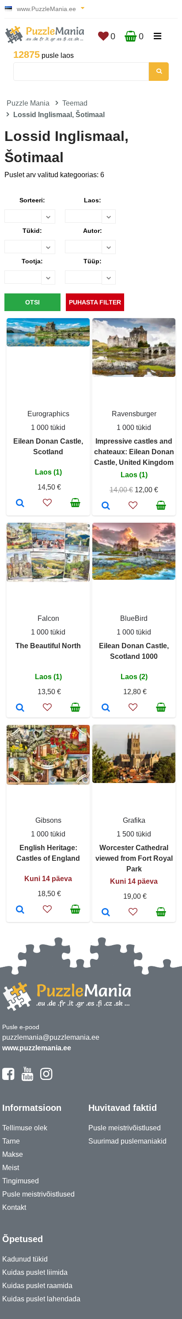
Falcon (48, 618)
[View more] (48, 344)
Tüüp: (92, 261)
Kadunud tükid (25, 1259)
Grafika (134, 820)
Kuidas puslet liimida (35, 1272)
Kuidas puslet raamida (37, 1285)
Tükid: (32, 230)
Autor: (92, 230)
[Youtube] (27, 1077)
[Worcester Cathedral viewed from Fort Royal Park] (106, 913)
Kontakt (14, 1207)
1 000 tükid (48, 427)
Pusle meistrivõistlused (38, 1194)
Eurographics (48, 414)
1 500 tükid (134, 834)
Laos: (92, 200)
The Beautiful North (48, 646)
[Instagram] (46, 1077)
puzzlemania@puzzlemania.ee (50, 1037)
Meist (10, 1167)
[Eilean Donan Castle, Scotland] (20, 503)
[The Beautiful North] (20, 708)
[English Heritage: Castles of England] (20, 910)
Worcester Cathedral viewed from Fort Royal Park (134, 858)
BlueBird (134, 618)
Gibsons (48, 820)
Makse (12, 1154)
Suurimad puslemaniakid (127, 1141)
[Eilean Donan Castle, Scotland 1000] (106, 708)
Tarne (11, 1141)
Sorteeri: (32, 200)
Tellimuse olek (24, 1128)
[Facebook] (8, 1077)
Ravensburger (134, 414)
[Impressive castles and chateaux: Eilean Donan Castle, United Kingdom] (106, 506)
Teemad (74, 103)
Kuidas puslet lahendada (41, 1299)
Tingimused (20, 1181)
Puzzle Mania (28, 103)
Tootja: (32, 261)
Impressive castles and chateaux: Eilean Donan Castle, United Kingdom (134, 451)
